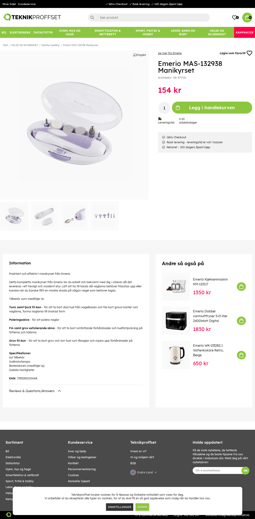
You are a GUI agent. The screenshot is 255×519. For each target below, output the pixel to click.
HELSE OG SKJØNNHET (24, 45)
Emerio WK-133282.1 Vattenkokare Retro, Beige (208, 350)
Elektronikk (13, 457)
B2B (133, 463)
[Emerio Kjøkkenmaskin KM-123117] (179, 286)
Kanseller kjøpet (79, 481)
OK (245, 470)
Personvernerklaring (82, 469)
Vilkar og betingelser (82, 457)
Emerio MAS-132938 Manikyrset (80, 45)
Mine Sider (9, 4)
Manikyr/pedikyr (50, 45)
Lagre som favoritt (232, 53)
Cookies (73, 475)
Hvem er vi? (138, 451)
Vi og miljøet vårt (142, 457)
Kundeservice (27, 4)
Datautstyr (13, 463)
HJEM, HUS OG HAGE (18, 469)
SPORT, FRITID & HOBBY (20, 481)
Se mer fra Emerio (170, 53)
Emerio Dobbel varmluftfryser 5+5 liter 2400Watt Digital (210, 316)
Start (5, 45)
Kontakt (73, 463)
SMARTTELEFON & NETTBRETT (22, 475)
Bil (7, 451)
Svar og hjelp (77, 451)
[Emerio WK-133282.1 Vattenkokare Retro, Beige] (179, 355)
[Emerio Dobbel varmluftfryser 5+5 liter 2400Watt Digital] (179, 321)
